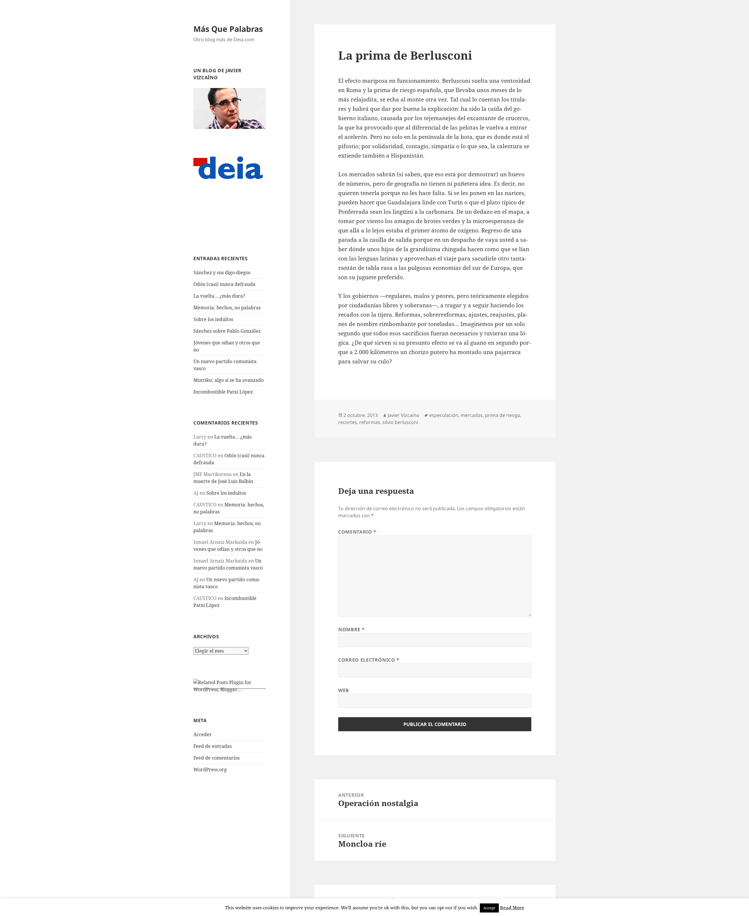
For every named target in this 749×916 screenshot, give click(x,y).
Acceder (202, 734)
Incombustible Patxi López (223, 392)
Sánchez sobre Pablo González (227, 331)
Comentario (357, 532)
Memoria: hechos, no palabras (227, 307)
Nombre (351, 629)
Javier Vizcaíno (403, 415)
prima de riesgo (502, 415)
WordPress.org (210, 769)
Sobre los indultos (213, 319)
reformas (369, 422)
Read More (512, 907)
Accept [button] (489, 907)
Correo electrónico (368, 660)
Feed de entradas (212, 746)
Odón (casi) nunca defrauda (224, 284)
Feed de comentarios (216, 758)
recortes (347, 422)
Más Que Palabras (228, 28)
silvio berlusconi (400, 422)
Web (343, 690)
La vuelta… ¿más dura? (219, 296)
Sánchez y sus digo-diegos (221, 272)
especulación (443, 415)
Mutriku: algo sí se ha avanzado (228, 380)
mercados (472, 415)
